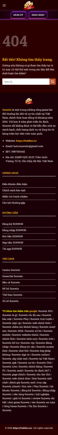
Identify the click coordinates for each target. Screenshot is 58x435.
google (33, 311)
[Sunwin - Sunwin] (29, 5)
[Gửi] (52, 82)
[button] (4, 5)
